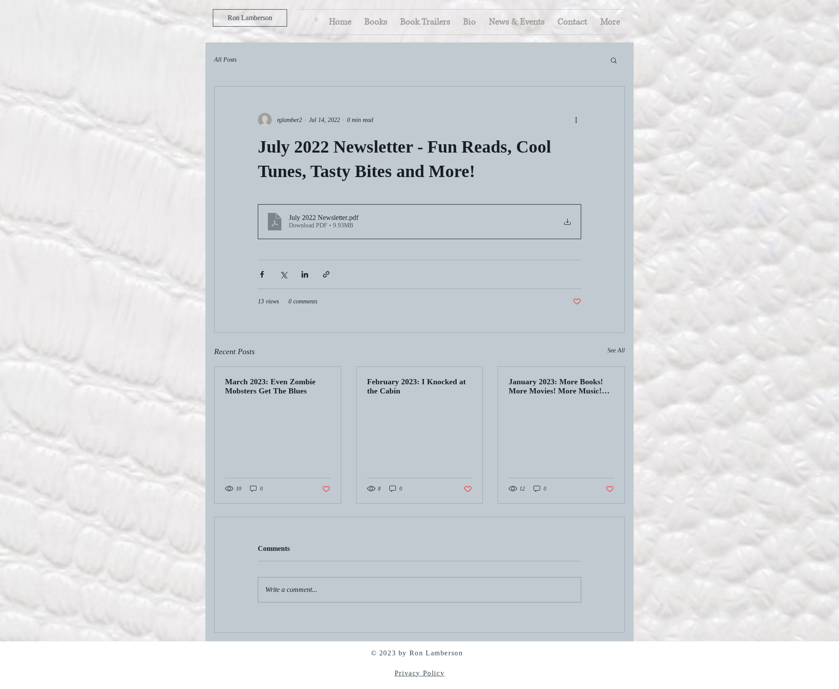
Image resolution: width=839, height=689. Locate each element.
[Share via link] (326, 274)
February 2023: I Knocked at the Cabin (416, 386)
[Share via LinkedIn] (305, 274)
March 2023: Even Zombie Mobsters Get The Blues (270, 386)
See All (616, 350)
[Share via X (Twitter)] (283, 274)
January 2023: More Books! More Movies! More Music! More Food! (556, 386)
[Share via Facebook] (262, 274)
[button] (614, 59)
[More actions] (576, 120)
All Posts (225, 59)
